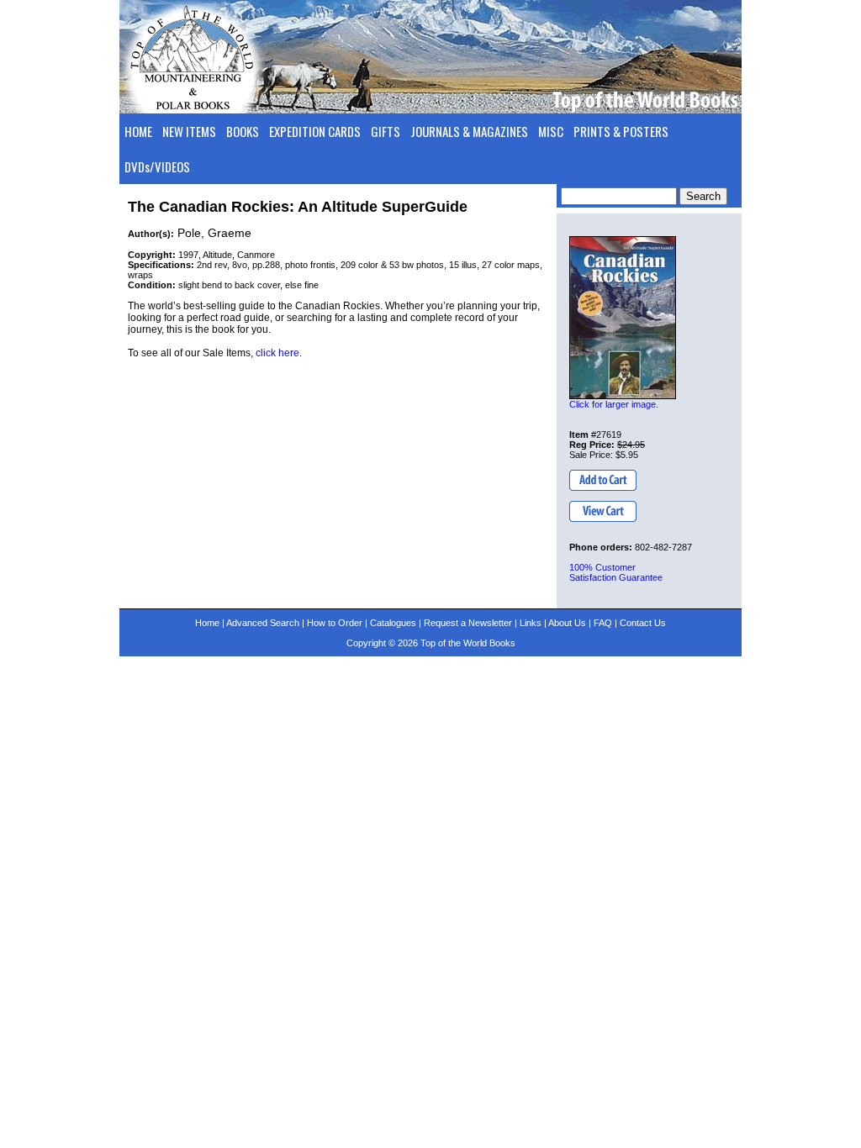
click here (277, 353)
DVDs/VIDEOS (157, 166)
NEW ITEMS (189, 131)
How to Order (334, 623)
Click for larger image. (613, 404)
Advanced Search (262, 623)
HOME (138, 131)
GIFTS (385, 131)
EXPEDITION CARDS (315, 131)
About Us (567, 623)
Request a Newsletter (468, 623)
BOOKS (242, 131)
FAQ (603, 623)
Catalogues (393, 623)
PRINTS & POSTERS (620, 131)
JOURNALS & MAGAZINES (469, 131)
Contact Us (643, 623)
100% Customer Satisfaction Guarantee (616, 572)
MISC (550, 131)
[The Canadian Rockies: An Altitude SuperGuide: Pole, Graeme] (622, 317)
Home (207, 623)
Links (530, 623)
